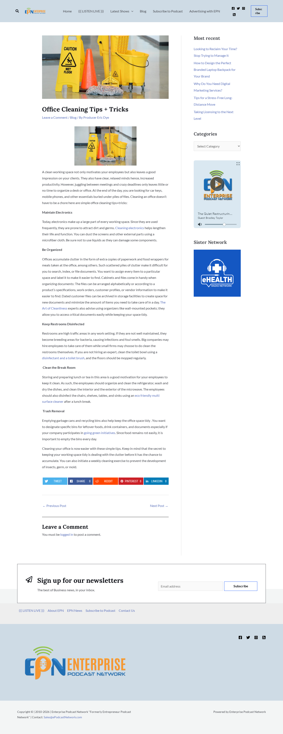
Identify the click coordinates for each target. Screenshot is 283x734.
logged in (66, 534)
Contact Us (127, 610)
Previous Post (54, 506)
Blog (73, 117)
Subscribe (240, 586)
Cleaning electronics (129, 228)
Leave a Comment (55, 117)
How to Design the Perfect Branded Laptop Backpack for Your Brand (215, 69)
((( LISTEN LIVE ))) (31, 610)
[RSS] (234, 14)
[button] (17, 11)
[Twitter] (238, 8)
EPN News (74, 610)
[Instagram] (243, 8)
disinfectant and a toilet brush (63, 358)
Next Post (159, 506)
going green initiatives (99, 433)
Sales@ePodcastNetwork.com (63, 717)
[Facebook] (233, 8)
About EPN (56, 610)
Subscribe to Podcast (100, 610)
